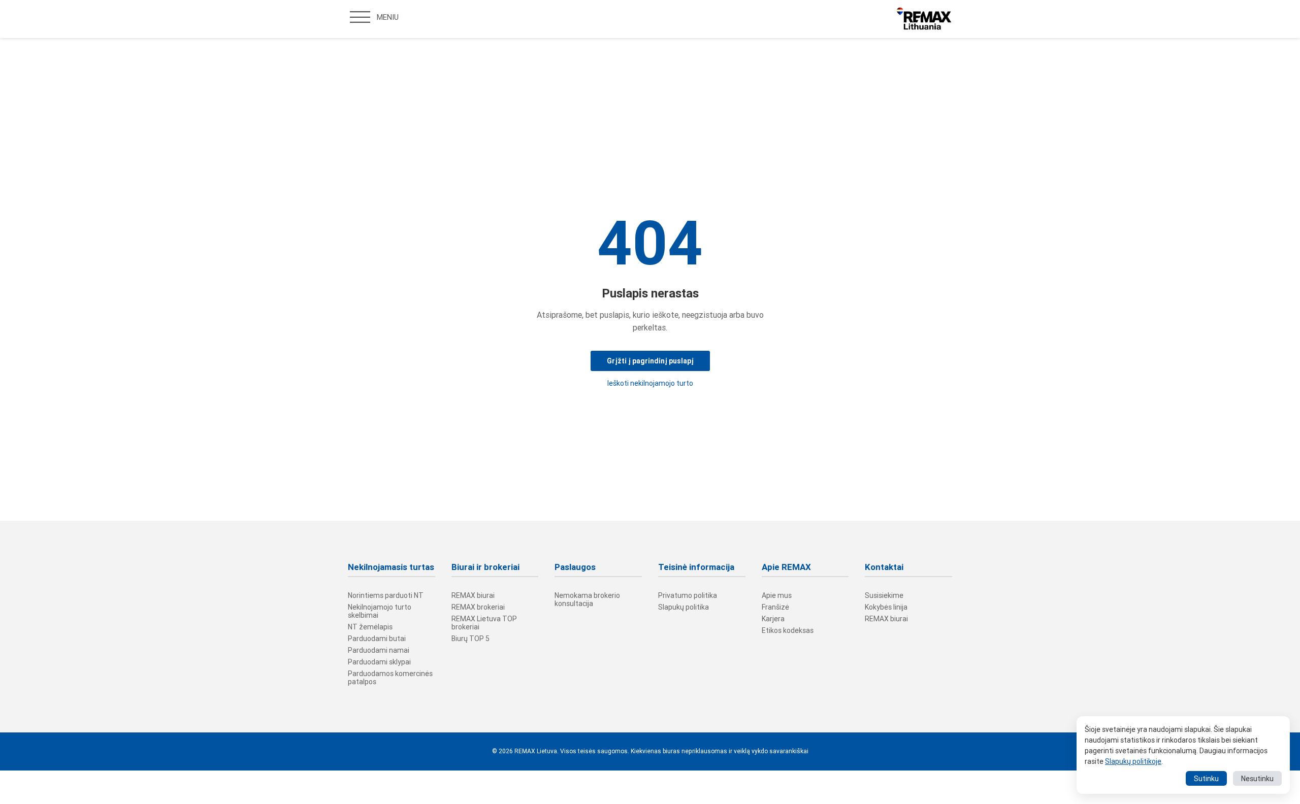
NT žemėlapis (370, 627)
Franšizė (775, 607)
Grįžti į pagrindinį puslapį (650, 361)
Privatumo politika (687, 595)
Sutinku (1206, 779)
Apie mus (777, 595)
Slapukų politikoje (1133, 761)
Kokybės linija (886, 607)
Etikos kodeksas (788, 630)
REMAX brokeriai (478, 607)
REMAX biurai (473, 595)
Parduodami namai (378, 650)
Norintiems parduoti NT (386, 595)
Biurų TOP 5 (470, 638)
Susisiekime (884, 595)
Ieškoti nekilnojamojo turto (650, 383)
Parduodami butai (377, 638)
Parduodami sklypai (379, 662)
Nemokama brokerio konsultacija (587, 599)
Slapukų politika (683, 607)
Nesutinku (1257, 779)
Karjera (773, 619)
